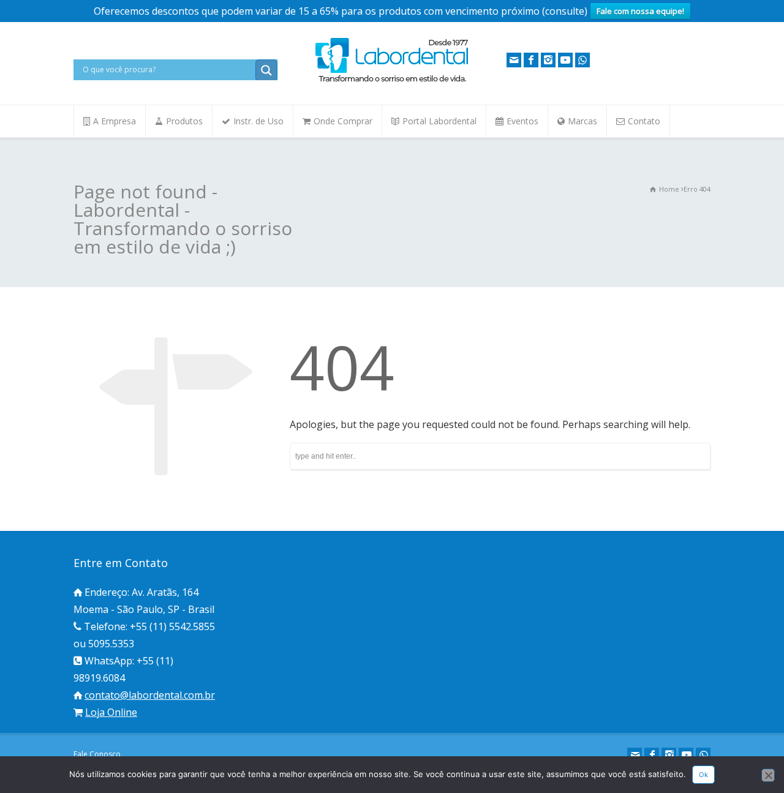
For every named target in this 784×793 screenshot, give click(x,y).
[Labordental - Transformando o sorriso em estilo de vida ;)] (392, 81)
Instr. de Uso (258, 121)
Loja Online (111, 712)
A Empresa (114, 121)
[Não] (768, 775)
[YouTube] (565, 60)
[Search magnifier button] (266, 70)
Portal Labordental (439, 121)
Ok (703, 774)
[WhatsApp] (582, 60)
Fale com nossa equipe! (640, 11)
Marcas (582, 121)
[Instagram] (548, 60)
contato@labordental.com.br (150, 695)
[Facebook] (531, 60)
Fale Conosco (97, 754)
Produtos (184, 121)
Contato (644, 121)
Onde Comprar (343, 121)
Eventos (522, 121)
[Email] (514, 60)
